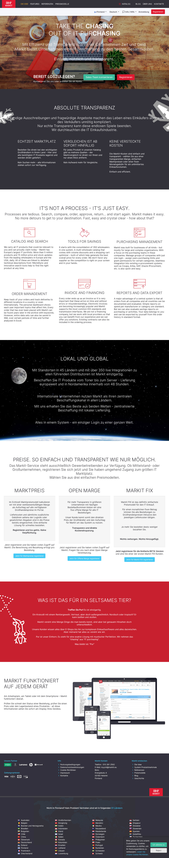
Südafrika (137, 834)
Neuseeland (100, 828)
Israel (60, 834)
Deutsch (114, 12)
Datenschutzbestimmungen (72, 767)
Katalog (126, 4)
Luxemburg (63, 853)
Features (34, 4)
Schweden (100, 851)
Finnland (24, 848)
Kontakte (159, 4)
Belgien (24, 823)
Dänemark (25, 839)
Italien (60, 837)
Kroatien (61, 845)
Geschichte (139, 778)
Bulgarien (25, 831)
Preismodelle (62, 4)
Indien (61, 826)
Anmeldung (144, 12)
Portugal (99, 845)
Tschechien (137, 837)
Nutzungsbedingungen (70, 764)
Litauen (61, 851)
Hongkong (62, 823)
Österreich (99, 837)
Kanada (61, 839)
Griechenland (26, 853)
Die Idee (24, 4)
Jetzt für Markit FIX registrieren (139, 559)
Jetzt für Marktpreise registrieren (29, 556)
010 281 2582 (108, 764)
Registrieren (158, 12)
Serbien (136, 820)
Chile (23, 834)
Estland (24, 845)
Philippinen (100, 839)
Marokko (99, 823)
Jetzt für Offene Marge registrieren (84, 558)
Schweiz (99, 853)
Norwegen (99, 834)
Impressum (65, 773)
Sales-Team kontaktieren (99, 77)
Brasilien (24, 828)
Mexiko (98, 826)
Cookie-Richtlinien (68, 770)
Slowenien (137, 828)
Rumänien (99, 848)
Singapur (136, 823)
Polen (97, 842)
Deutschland (26, 842)
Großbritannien (64, 820)
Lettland (61, 848)
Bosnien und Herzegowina (32, 826)
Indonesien (63, 828)
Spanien (136, 831)
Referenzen (47, 4)
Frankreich (25, 851)
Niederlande (100, 831)
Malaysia (99, 820)
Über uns (147, 4)
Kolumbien (62, 842)
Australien (25, 820)
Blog (138, 4)
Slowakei (136, 826)
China (23, 837)
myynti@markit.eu (109, 767)
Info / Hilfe (130, 12)
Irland (60, 831)
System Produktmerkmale (145, 767)
